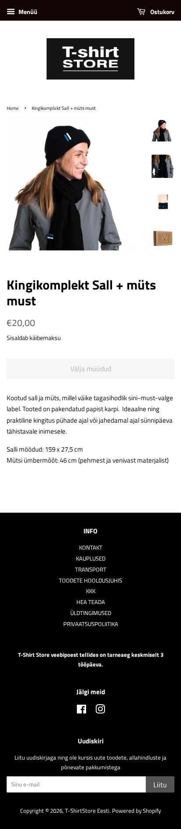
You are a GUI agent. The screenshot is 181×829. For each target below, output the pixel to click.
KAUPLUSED (90, 558)
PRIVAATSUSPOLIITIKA (90, 624)
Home (13, 108)
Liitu (160, 784)
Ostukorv (161, 11)
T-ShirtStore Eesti (87, 811)
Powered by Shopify (136, 811)
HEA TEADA (90, 602)
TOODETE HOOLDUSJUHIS (90, 580)
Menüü (27, 11)
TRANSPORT (90, 569)
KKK (90, 591)
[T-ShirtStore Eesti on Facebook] (81, 711)
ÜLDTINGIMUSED (90, 613)
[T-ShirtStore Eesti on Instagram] (100, 711)
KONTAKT (90, 547)
